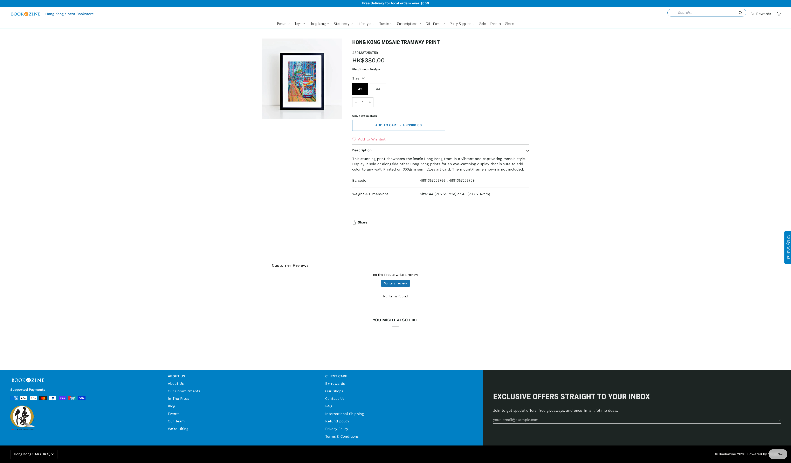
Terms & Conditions (342, 436)
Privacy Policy (336, 429)
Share (362, 222)
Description (362, 150)
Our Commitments (184, 391)
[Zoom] (269, 111)
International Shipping (344, 414)
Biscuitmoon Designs (366, 69)
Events (173, 414)
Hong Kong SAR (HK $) (32, 454)
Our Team (176, 421)
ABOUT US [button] (176, 376)
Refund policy (337, 421)
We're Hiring (178, 429)
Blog (171, 406)
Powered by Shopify (764, 454)
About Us (176, 383)
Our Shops (334, 391)
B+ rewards (335, 383)
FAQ (328, 406)
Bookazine (727, 454)
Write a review (395, 283)
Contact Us (334, 398)
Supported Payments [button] (27, 390)
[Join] (775, 419)
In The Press (178, 398)
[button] (369, 139)
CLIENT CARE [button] (336, 376)
